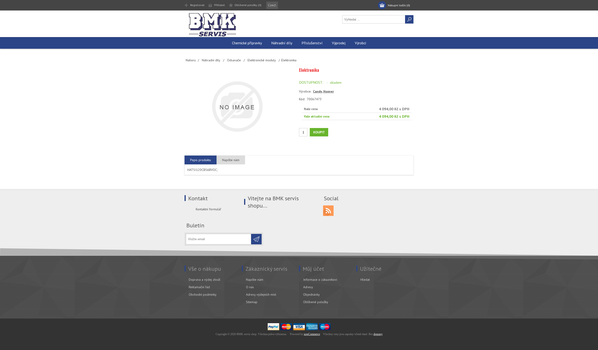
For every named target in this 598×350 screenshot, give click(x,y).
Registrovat (197, 5)
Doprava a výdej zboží (204, 279)
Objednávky (311, 294)
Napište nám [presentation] (230, 160)
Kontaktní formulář (208, 209)
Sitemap (251, 302)
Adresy (308, 287)
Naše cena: (311, 109)
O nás (250, 287)
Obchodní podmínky (203, 294)
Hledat (365, 279)
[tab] (201, 160)
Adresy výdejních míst (261, 294)
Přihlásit (219, 5)
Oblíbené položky (315, 302)
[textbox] (373, 19)
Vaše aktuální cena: (317, 116)
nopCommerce (312, 334)
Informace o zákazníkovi (320, 279)
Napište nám (254, 279)
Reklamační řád (199, 287)
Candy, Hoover (323, 91)
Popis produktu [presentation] (200, 160)
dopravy (378, 334)
